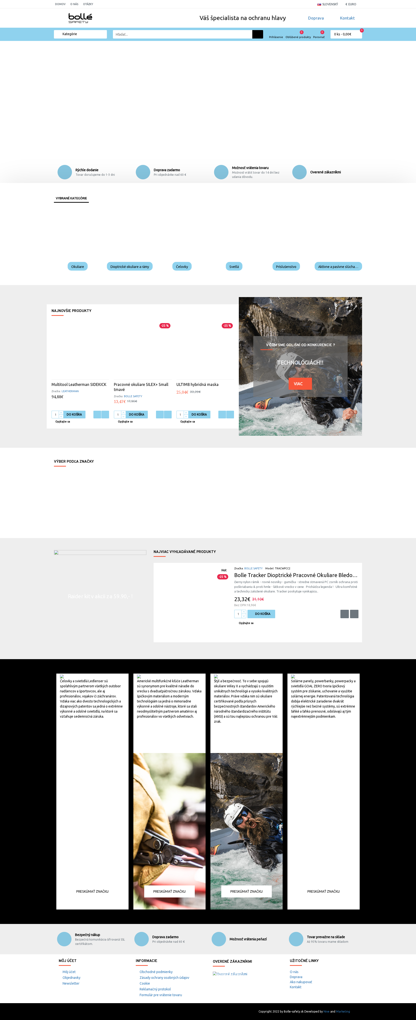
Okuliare (77, 267)
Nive (327, 1011)
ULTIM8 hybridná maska (197, 384)
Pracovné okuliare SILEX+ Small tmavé (141, 387)
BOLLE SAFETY (133, 396)
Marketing (343, 1011)
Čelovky (182, 267)
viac (298, 384)
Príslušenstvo (286, 267)
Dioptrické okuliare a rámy (129, 267)
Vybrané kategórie (71, 198)
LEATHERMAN (70, 391)
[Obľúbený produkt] (97, 414)
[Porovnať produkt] (105, 414)
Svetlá (234, 267)
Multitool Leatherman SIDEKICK (79, 384)
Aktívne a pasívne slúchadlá (338, 267)
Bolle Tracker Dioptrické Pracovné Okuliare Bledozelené (296, 575)
